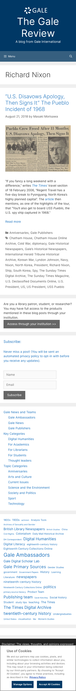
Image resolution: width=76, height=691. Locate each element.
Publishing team (18, 597)
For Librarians (18, 450)
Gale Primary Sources (25, 566)
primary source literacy (15, 592)
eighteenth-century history (42, 544)
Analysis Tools (38, 520)
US (23, 287)
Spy (34, 270)
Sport (12, 498)
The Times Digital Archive (27, 607)
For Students (17, 455)
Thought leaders (19, 460)
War (34, 619)
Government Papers (28, 572)
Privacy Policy (38, 677)
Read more (13, 221)
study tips (21, 602)
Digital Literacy (14, 544)
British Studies (53, 529)
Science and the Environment (29, 487)
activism (25, 520)
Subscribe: (12, 341)
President (41, 265)
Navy (64, 260)
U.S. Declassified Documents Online (30, 281)
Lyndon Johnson (47, 260)
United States (10, 619)
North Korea (23, 265)
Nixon (9, 265)
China (65, 529)
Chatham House (20, 238)
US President (36, 287)
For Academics (18, 444)
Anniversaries (19, 233)
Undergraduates (62, 614)
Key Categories (14, 433)
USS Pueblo (55, 287)
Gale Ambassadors (21, 417)
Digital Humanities (21, 439)
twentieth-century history (27, 613)
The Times (48, 602)
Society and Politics (22, 493)
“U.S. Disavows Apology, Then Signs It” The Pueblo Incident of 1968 (37, 102)
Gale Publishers (41, 233)
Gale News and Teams (20, 412)
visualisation (24, 619)
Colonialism (23, 533)
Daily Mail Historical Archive (48, 533)
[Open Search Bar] (71, 56)
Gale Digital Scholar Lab (21, 561)
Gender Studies (56, 567)
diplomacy (39, 243)
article (49, 199)
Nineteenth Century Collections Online (23, 587)
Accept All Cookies (49, 684)
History (44, 572)
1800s (7, 520)
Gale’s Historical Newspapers (45, 249)
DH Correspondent (13, 539)
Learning (56, 572)
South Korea (22, 270)
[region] (38, 668)
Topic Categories (15, 466)
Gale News (16, 423)
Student (9, 602)
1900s (16, 520)
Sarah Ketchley (41, 597)
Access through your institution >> (31, 324)
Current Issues (18, 482)
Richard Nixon (59, 265)
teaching (34, 602)
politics (49, 587)
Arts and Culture (20, 477)
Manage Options (22, 684)
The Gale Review (38, 27)
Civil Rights (9, 534)
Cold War (24, 243)
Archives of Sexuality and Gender (19, 524)
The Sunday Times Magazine (48, 276)
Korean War (26, 260)
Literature (9, 577)
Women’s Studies (46, 619)
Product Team (36, 591)
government (10, 572)
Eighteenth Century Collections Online (28, 548)
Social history (58, 597)
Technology (16, 503)
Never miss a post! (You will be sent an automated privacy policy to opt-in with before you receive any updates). (36, 356)
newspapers (26, 577)
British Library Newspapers (24, 529)
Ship (8, 270)
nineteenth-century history (22, 582)
